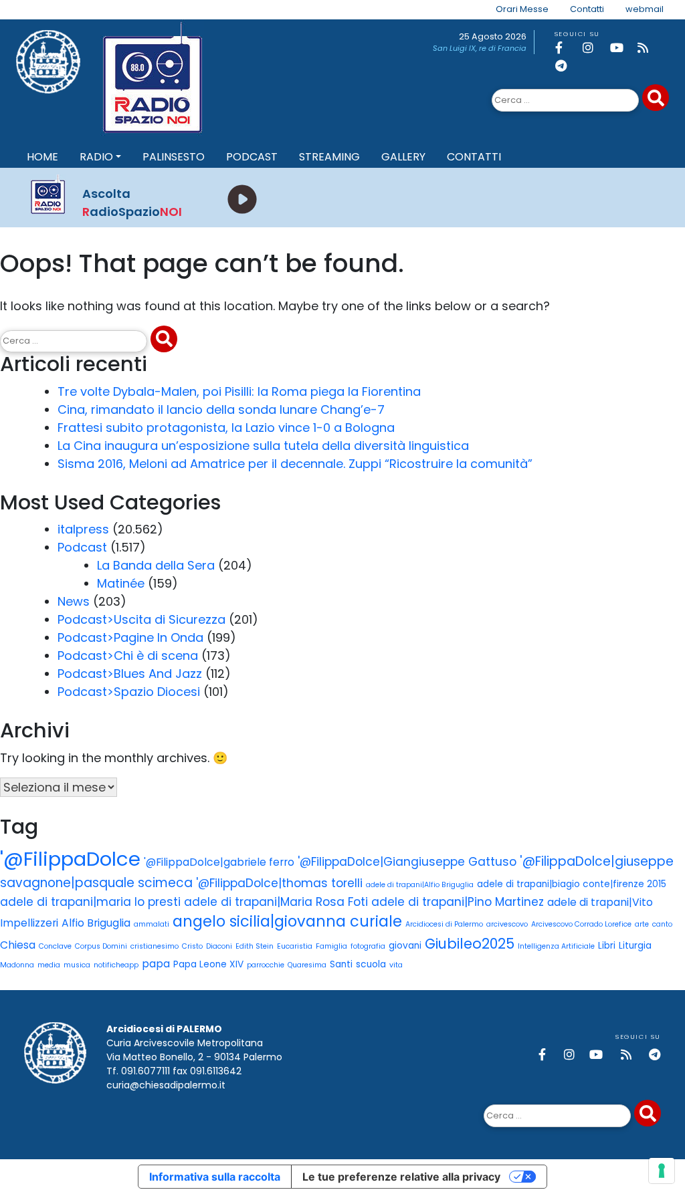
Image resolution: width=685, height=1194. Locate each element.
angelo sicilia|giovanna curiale (287, 921)
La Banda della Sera (156, 565)
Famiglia (331, 946)
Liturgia (635, 945)
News (74, 601)
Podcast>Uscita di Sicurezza (141, 619)
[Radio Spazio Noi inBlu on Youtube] (621, 48)
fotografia (368, 946)
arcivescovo (507, 924)
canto (662, 924)
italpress (83, 529)
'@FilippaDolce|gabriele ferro (219, 862)
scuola (371, 964)
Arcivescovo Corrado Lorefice (581, 924)
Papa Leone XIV (208, 964)
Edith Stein (254, 946)
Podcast (82, 547)
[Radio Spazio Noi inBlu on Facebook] (567, 48)
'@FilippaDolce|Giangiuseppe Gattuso (407, 862)
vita (396, 965)
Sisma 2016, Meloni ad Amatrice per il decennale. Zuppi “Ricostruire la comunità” (295, 463)
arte (642, 924)
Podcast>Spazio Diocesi (129, 691)
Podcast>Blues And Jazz (130, 673)
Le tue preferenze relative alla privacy (401, 1176)
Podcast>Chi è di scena (128, 655)
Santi (341, 964)
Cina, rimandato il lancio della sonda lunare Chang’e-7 (221, 409)
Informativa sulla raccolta (214, 1176)
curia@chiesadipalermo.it (165, 1085)
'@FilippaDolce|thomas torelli (279, 883)
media (48, 965)
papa (156, 964)
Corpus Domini (101, 946)
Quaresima (307, 965)
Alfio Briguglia (96, 923)
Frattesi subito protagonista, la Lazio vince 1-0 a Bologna (226, 427)
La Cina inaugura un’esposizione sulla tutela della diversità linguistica (263, 445)
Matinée (120, 583)
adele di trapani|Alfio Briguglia (420, 885)
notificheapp (116, 965)
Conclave (55, 946)
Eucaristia (294, 946)
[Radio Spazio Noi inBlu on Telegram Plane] (567, 66)
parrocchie (265, 965)
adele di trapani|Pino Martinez (457, 902)
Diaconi (219, 946)
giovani (405, 945)
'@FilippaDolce (70, 858)
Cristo (192, 946)
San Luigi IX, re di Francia (479, 48)
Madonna (17, 965)
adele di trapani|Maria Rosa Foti (276, 902)
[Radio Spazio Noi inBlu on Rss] (649, 48)
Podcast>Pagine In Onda (130, 637)
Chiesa (17, 945)
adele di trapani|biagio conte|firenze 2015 (571, 884)
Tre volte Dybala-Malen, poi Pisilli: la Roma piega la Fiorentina (239, 391)
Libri (606, 945)
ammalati (151, 924)
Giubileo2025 (469, 943)
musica (77, 965)
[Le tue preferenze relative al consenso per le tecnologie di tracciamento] (661, 1170)
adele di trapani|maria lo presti (90, 902)
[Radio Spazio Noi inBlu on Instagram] (594, 48)
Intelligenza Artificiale (556, 946)
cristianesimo (154, 946)
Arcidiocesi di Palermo (444, 924)
